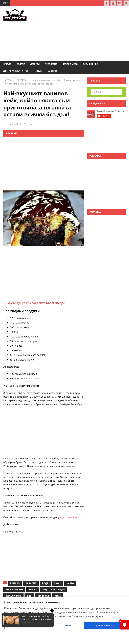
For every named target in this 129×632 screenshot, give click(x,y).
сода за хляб (13, 596)
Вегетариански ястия (15, 70)
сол (29, 596)
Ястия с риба (90, 64)
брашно (15, 583)
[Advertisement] (82, 32)
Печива (37, 70)
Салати (21, 64)
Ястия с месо (70, 64)
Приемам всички (104, 625)
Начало (7, 64)
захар (57, 583)
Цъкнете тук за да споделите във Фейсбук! (34, 303)
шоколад (43, 596)
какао (70, 583)
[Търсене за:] (106, 92)
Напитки (52, 70)
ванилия (31, 583)
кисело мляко (14, 589)
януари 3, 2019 (13, 123)
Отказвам (66, 625)
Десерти (35, 64)
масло (33, 589)
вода (45, 583)
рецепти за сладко (69, 517)
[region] (64, 614)
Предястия (51, 64)
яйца (58, 596)
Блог (5, 3)
